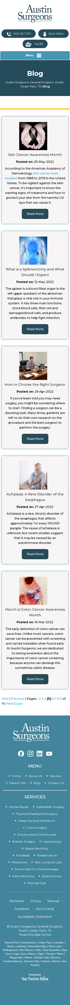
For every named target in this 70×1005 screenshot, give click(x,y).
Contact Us (56, 783)
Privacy (35, 901)
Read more (35, 214)
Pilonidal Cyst (36, 883)
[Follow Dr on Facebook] (21, 752)
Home (16, 776)
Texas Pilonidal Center (35, 935)
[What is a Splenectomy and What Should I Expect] (33, 250)
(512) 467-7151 (22, 33)
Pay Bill (39, 43)
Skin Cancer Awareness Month (35, 155)
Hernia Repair (19, 807)
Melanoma (19, 862)
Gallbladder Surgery (50, 807)
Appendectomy (36, 848)
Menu (29, 55)
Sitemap (53, 901)
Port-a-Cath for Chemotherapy (37, 869)
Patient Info (17, 783)
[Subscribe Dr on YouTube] (40, 752)
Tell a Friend (44, 909)
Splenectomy (51, 876)
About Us (35, 776)
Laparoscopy (52, 841)
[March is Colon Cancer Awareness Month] (33, 590)
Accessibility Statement (35, 917)
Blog (37, 783)
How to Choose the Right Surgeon (35, 385)
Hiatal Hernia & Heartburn (36, 821)
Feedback (22, 909)
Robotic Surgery (23, 841)
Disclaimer (16, 901)
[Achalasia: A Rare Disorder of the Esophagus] (33, 475)
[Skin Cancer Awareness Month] (33, 136)
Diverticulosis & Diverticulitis (36, 834)
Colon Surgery (37, 827)
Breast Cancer (47, 855)
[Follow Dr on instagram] (30, 752)
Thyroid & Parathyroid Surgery (36, 814)
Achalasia (22, 855)
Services (55, 776)
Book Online (56, 33)
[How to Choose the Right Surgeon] (33, 365)
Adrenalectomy (23, 876)
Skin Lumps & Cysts (48, 862)
